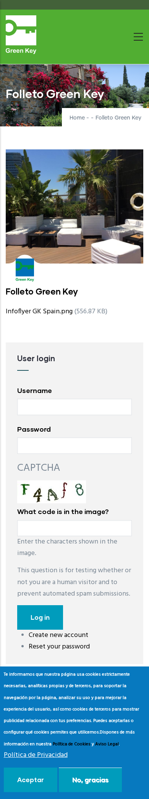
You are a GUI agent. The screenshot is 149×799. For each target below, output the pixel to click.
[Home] (21, 35)
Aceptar (30, 780)
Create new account (58, 635)
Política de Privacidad (36, 755)
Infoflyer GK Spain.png (39, 311)
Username (34, 390)
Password (34, 429)
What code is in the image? (63, 511)
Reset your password (59, 646)
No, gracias (90, 780)
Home (77, 118)
